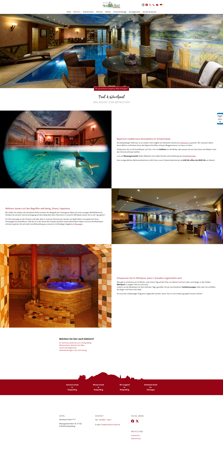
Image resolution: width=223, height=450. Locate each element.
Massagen (79, 224)
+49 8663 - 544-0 (104, 420)
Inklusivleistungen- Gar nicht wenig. (73, 350)
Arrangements (134, 12)
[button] (146, 5)
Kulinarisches (88, 12)
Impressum (135, 435)
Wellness (76, 12)
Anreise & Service (149, 12)
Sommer (99, 12)
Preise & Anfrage (119, 12)
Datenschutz (136, 438)
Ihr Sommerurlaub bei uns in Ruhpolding (75, 343)
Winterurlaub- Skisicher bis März (72, 345)
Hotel (69, 12)
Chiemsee (184, 143)
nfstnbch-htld (110, 424)
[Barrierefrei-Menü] (143, 4)
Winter (108, 12)
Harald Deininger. (189, 156)
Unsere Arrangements (68, 348)
